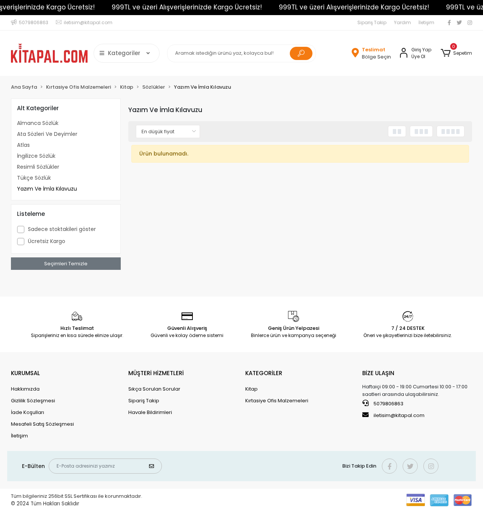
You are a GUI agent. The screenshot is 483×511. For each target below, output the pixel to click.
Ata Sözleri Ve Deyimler (47, 134)
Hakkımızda (25, 388)
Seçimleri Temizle (66, 263)
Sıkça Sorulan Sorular (154, 388)
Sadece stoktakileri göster (62, 229)
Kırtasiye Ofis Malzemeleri (276, 400)
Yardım (402, 22)
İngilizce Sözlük (36, 156)
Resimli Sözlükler (38, 167)
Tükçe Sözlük (34, 178)
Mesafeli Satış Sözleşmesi (42, 424)
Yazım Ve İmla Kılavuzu (47, 188)
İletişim (426, 22)
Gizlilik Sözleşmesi (33, 400)
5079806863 (387, 403)
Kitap (251, 388)
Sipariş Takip (371, 22)
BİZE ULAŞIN (378, 373)
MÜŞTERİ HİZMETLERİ (156, 373)
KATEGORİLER (263, 373)
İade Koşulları (27, 412)
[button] (456, 53)
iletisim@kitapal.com (399, 415)
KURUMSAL (25, 373)
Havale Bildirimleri (150, 412)
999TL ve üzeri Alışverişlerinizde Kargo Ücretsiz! (187, 7)
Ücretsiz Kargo (46, 241)
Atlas (23, 145)
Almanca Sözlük (37, 123)
